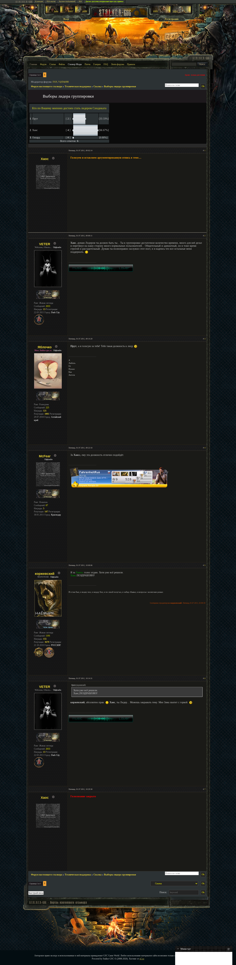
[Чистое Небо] (81, 12)
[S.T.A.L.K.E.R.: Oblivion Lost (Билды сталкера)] (52, 12)
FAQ (106, 64)
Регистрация (171, 19)
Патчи (87, 64)
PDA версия (51, 1)
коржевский (44, 574)
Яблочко (45, 347)
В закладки (39, 1)
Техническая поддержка (78, 86)
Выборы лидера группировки (120, 86)
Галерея (97, 64)
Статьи (52, 64)
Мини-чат (184, 948)
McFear (45, 456)
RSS (80, 1)
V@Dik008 (63, 82)
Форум (43, 64)
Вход (66, 19)
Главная (33, 64)
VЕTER (44, 244)
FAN (55, 82)
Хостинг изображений (67, 1)
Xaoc (45, 159)
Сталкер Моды (75, 64)
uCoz (142, 958)
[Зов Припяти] (161, 12)
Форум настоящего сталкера (46, 86)
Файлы (62, 64)
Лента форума (117, 64)
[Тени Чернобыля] (67, 12)
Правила (131, 64)
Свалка (97, 86)
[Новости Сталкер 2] (181, 12)
